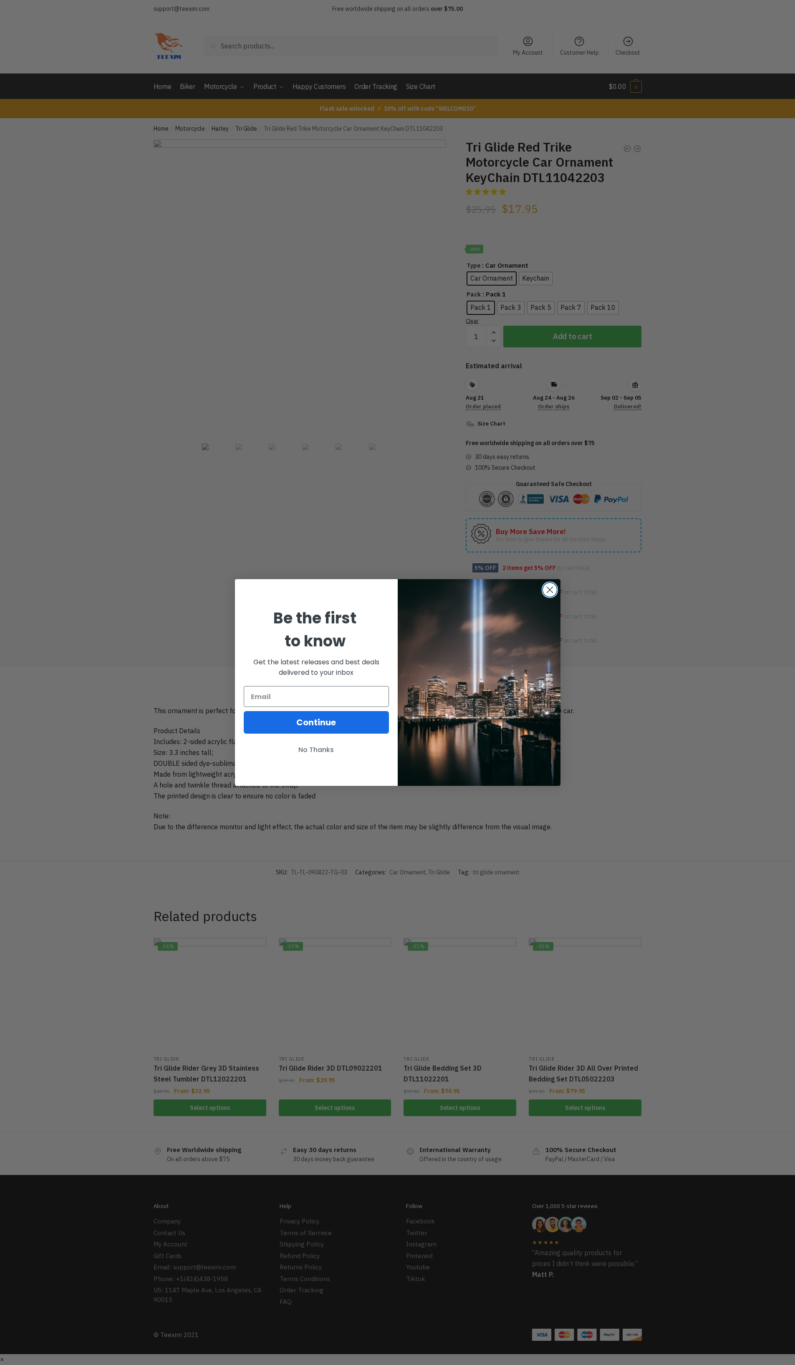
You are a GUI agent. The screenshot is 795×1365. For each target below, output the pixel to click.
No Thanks (316, 750)
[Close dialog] (550, 589)
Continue (316, 722)
